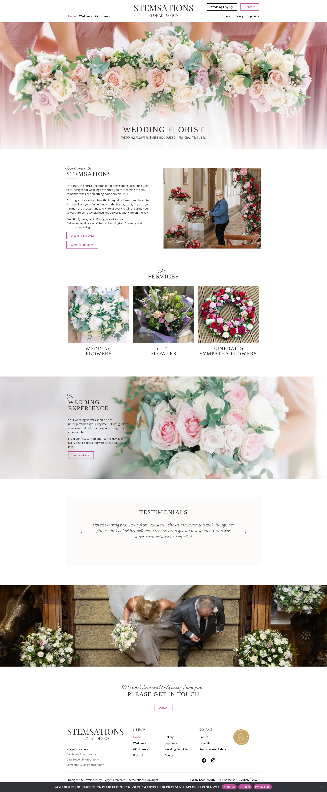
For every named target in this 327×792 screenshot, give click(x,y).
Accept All (229, 786)
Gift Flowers (102, 16)
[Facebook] (204, 760)
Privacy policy (262, 786)
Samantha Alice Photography (85, 764)
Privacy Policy (227, 779)
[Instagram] (213, 760)
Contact (170, 755)
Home (72, 16)
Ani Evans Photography (81, 754)
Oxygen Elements (114, 780)
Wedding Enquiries (177, 749)
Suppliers (253, 16)
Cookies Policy (248, 779)
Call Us (203, 737)
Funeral (226, 16)
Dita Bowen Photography (82, 759)
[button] (81, 533)
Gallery (239, 16)
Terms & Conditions (202, 779)
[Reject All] (321, 786)
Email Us (204, 743)
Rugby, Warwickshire (212, 749)
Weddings (85, 16)
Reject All (245, 786)
